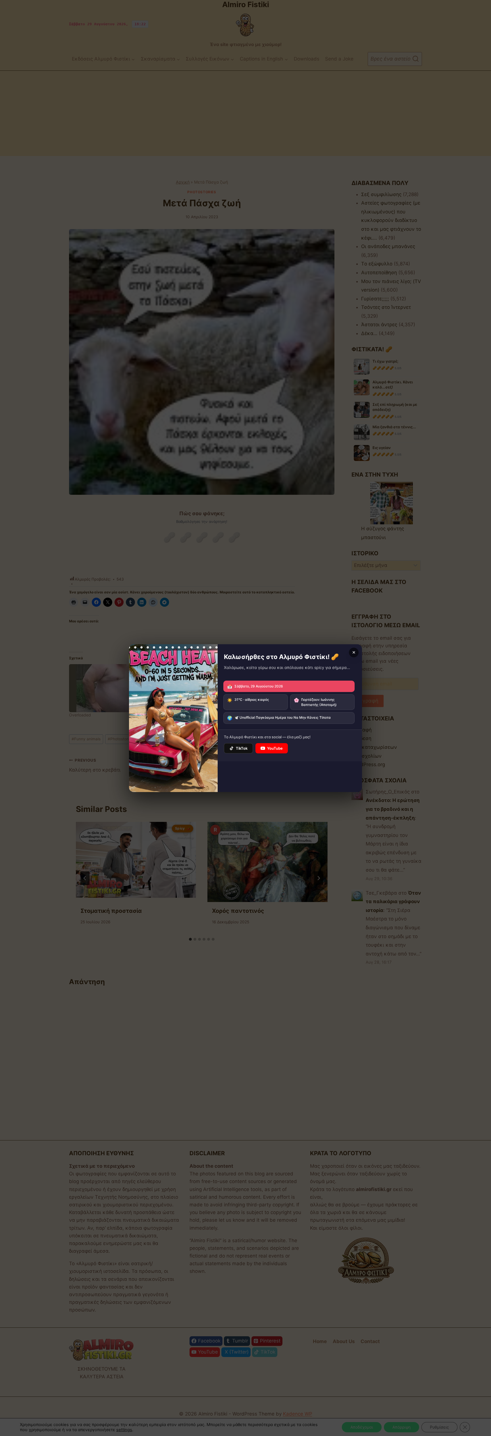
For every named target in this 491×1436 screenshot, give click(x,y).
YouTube (275, 748)
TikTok (241, 748)
